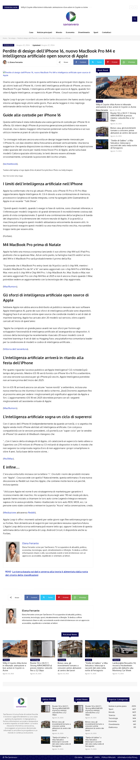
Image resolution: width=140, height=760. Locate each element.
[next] (135, 7)
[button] (134, 19)
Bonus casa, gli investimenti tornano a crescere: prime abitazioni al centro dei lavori (123, 130)
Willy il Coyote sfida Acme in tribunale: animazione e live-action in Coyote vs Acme (116, 105)
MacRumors (10, 286)
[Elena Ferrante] (5, 62)
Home (5, 38)
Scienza (99, 101)
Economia (100, 135)
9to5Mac (8, 458)
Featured (116, 660)
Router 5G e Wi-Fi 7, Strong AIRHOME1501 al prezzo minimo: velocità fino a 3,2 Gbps (55, 7)
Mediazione (10, 512)
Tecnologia (12, 38)
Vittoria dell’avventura (15, 349)
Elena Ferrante (16, 62)
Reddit (31, 512)
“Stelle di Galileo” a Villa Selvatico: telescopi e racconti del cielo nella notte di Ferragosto (123, 144)
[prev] (131, 7)
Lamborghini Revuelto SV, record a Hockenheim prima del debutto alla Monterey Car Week (124, 667)
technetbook (10, 163)
